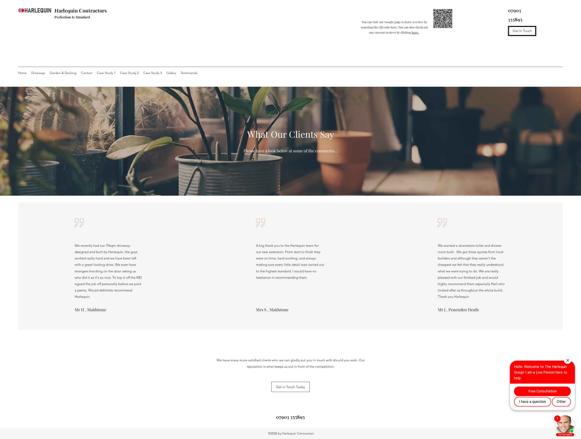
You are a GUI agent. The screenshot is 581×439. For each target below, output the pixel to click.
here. (415, 32)
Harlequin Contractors (81, 10)
